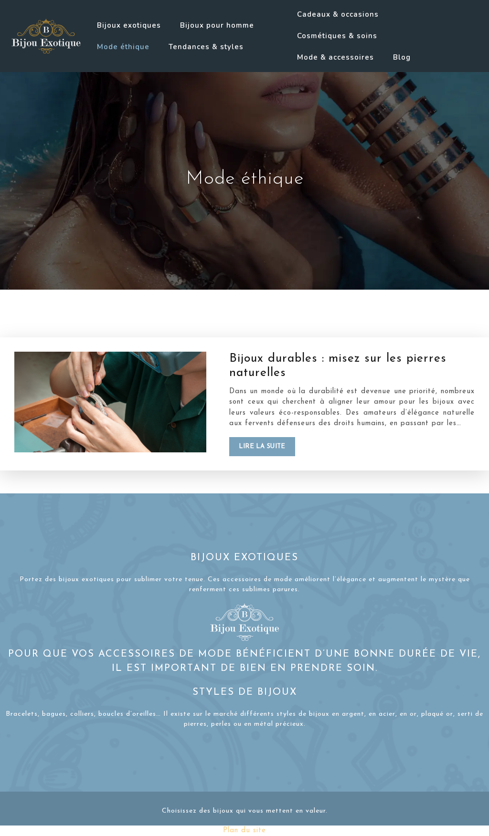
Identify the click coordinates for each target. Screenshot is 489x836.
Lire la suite (262, 446)
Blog (402, 57)
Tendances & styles (206, 47)
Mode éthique (123, 47)
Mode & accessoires (335, 57)
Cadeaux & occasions (338, 14)
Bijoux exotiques (129, 25)
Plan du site (244, 830)
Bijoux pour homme (217, 25)
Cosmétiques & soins (337, 36)
